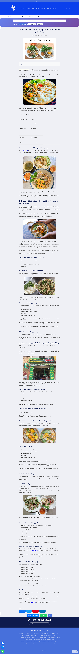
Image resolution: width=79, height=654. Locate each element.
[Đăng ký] (48, 623)
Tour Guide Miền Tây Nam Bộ (41, 643)
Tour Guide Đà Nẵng (25, 635)
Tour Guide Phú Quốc (43, 635)
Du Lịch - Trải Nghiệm (17, 16)
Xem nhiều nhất (32, 24)
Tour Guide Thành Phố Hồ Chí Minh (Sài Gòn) (50, 633)
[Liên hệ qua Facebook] (2, 647)
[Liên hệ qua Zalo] (2, 643)
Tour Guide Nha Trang (31, 637)
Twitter (29, 611)
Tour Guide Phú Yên (22, 637)
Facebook (22, 611)
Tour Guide (21, 633)
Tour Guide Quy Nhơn (52, 635)
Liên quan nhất (23, 24)
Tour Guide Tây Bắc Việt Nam (26, 641)
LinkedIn (42, 611)
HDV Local (10, 16)
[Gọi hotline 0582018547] (2, 651)
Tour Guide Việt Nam (28, 633)
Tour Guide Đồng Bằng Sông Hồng (39, 641)
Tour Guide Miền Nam (37, 639)
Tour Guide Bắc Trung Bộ (52, 641)
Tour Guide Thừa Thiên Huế (42, 637)
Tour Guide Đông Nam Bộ (53, 643)
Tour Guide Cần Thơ (34, 635)
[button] (67, 8)
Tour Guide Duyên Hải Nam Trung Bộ (28, 643)
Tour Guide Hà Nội (37, 633)
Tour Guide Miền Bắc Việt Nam (54, 637)
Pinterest (35, 611)
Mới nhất (40, 24)
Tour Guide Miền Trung (28, 639)
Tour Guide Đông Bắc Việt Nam (48, 639)
